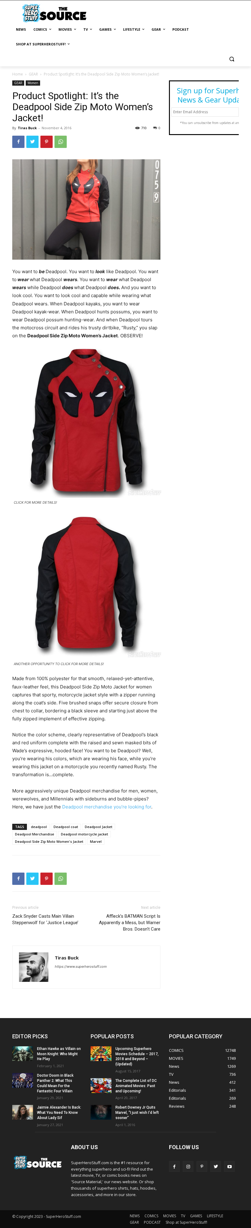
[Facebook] (18, 142)
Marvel (96, 841)
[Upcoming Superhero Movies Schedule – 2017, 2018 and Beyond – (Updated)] (101, 1053)
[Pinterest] (46, 142)
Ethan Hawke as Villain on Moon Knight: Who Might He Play (59, 1054)
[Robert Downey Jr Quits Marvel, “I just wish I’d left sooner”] (101, 1112)
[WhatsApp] (60, 142)
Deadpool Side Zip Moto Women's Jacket (49, 841)
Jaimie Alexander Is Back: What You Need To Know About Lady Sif (59, 1112)
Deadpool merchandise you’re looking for (106, 807)
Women (33, 83)
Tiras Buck (27, 128)
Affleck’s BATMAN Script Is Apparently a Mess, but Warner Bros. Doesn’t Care (129, 922)
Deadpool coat (66, 826)
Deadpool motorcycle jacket (84, 834)
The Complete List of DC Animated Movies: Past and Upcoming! (136, 1086)
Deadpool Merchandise (34, 834)
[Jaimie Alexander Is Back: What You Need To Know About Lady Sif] (22, 1112)
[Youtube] (229, 1166)
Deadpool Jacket (98, 826)
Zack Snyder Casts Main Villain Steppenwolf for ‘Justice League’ (45, 919)
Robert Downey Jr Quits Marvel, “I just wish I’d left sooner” (137, 1112)
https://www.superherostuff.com (81, 966)
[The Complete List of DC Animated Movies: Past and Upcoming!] (101, 1085)
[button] (231, 59)
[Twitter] (32, 142)
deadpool (39, 826)
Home (17, 74)
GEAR (33, 74)
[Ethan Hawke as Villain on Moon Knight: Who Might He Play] (22, 1053)
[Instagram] (188, 1166)
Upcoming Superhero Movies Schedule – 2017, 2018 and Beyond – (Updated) (137, 1056)
